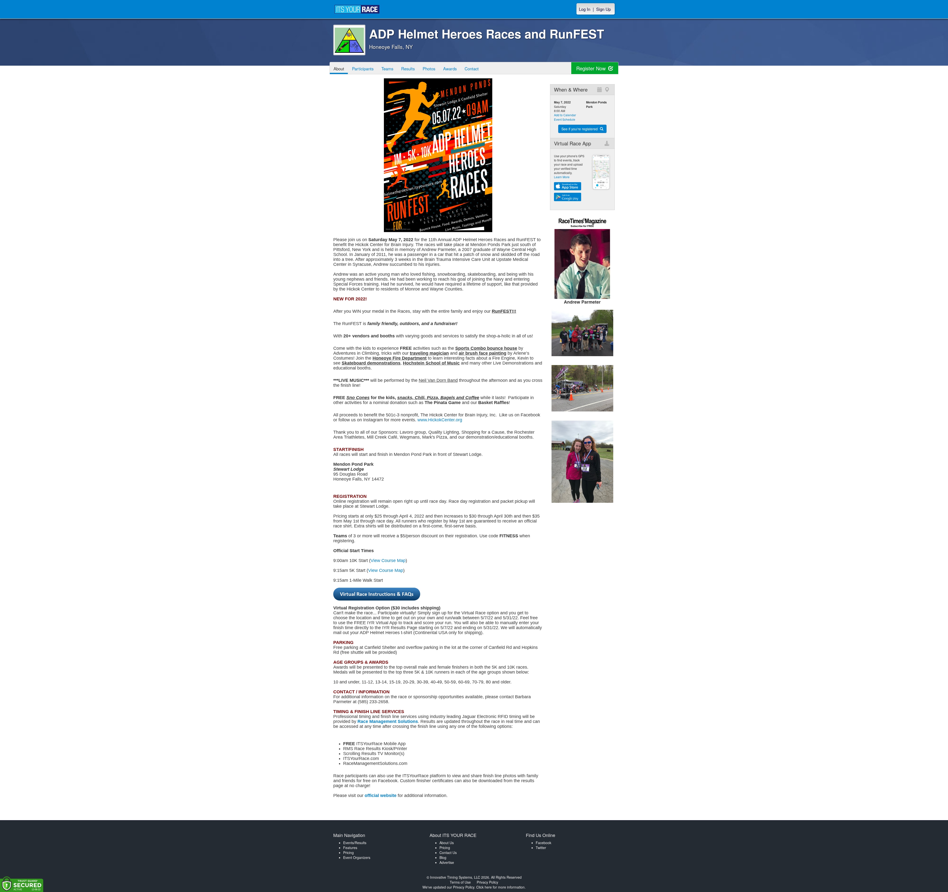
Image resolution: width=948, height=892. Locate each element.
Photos (429, 69)
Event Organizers (356, 857)
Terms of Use (460, 882)
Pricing (348, 852)
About (339, 69)
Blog (442, 857)
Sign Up (603, 9)
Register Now (591, 68)
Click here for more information (500, 887)
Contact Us (448, 852)
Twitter (541, 847)
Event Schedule (564, 119)
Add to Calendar (565, 115)
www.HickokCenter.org (439, 419)
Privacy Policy (487, 882)
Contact (472, 69)
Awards (450, 69)
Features (350, 847)
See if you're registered (580, 128)
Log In (584, 9)
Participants (363, 69)
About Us (446, 842)
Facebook (543, 842)
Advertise (446, 862)
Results (408, 69)
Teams (387, 69)
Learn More (562, 177)
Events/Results (354, 842)
